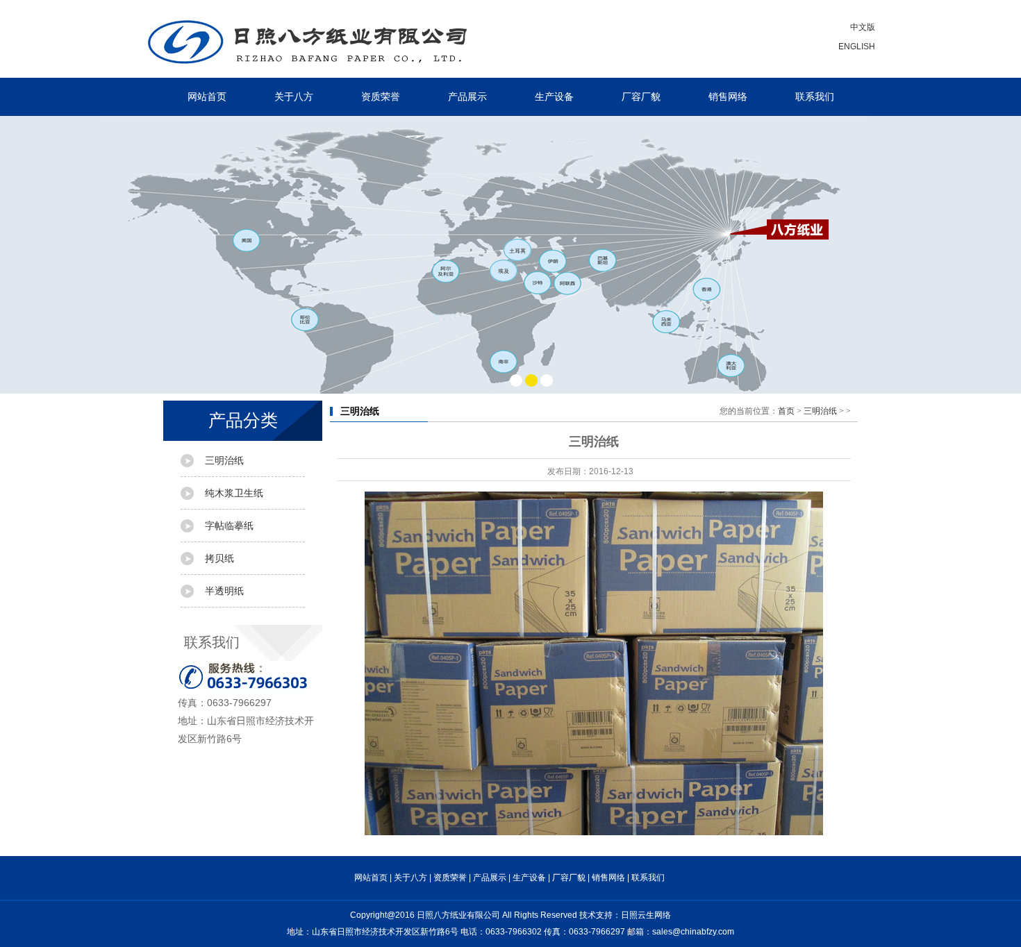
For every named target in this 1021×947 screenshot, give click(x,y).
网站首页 (207, 96)
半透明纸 (224, 590)
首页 (786, 411)
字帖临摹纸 (229, 525)
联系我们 (814, 96)
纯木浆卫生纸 (234, 492)
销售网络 (727, 96)
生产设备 (554, 96)
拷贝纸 (219, 558)
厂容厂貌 (641, 96)
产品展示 (467, 96)
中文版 (862, 27)
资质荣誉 (380, 96)
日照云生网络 (646, 915)
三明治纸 (224, 460)
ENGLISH (856, 46)
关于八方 (293, 96)
